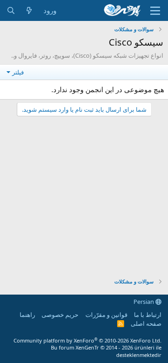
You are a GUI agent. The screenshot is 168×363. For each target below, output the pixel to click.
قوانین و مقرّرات (106, 314)
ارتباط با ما (147, 314)
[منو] (155, 10)
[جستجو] (11, 10)
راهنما (27, 314)
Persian (144, 301)
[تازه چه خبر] (29, 10)
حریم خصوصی (60, 314)
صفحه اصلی (146, 323)
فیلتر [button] (18, 72)
